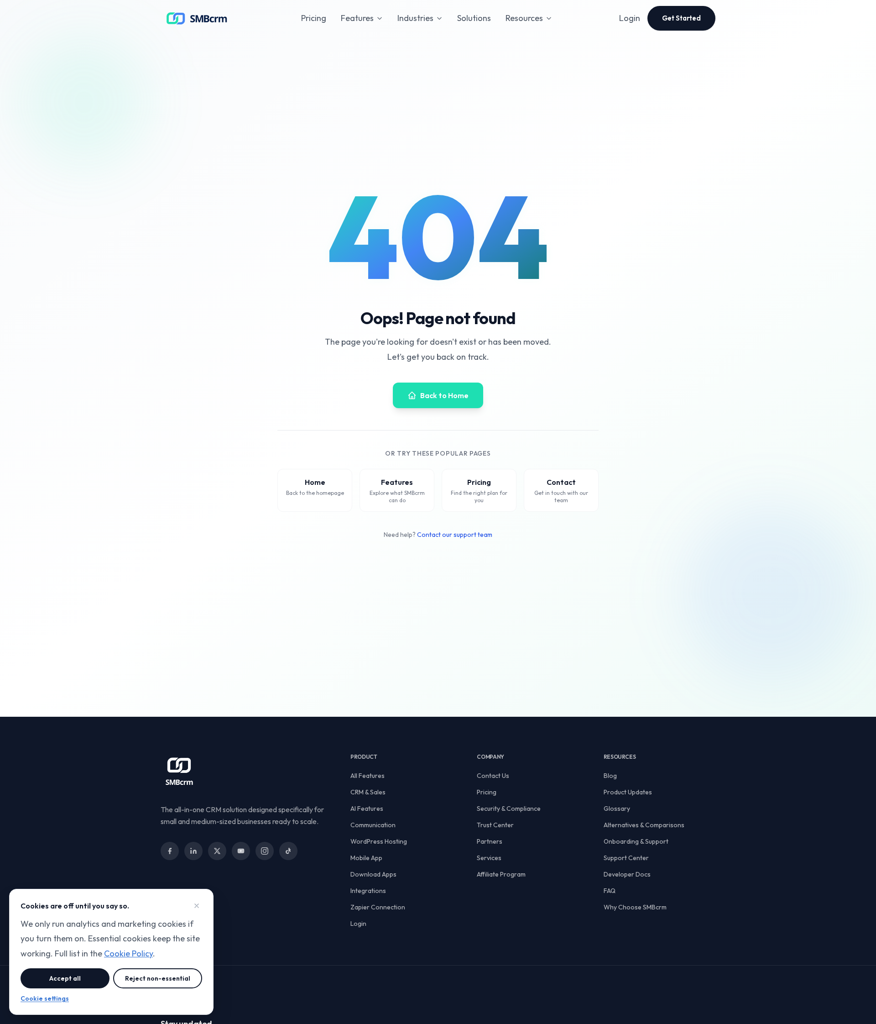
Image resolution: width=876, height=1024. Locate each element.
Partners (489, 841)
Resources (524, 18)
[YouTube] (241, 851)
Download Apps (373, 874)
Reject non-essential (157, 978)
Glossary (617, 808)
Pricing (313, 18)
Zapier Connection (377, 907)
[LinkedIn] (193, 851)
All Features (367, 776)
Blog (610, 776)
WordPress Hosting (378, 841)
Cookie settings (45, 998)
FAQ (609, 891)
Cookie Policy (128, 953)
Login (629, 18)
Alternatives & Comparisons (644, 825)
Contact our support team (454, 534)
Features (357, 18)
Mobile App (366, 858)
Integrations (368, 891)
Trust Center (495, 825)
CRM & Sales (368, 792)
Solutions (474, 18)
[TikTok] (288, 851)
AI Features (366, 808)
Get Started (681, 18)
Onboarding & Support (636, 841)
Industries (415, 18)
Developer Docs (627, 874)
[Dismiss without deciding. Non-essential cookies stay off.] (196, 905)
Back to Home (444, 395)
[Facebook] (170, 851)
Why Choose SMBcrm (635, 907)
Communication (373, 825)
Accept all (65, 978)
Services (489, 858)
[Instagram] (265, 851)
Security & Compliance (509, 808)
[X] (217, 851)
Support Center (626, 858)
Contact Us (493, 776)
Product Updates (628, 792)
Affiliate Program (501, 874)
